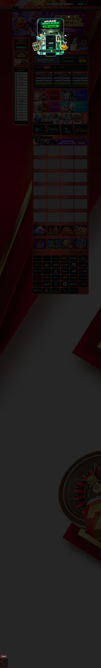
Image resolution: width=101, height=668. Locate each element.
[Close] (69, 17)
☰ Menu (4, 656)
